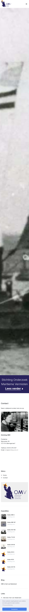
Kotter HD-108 (11, 529)
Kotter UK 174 (11, 567)
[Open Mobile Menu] (26, 4)
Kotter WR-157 (11, 522)
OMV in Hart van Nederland (9, 584)
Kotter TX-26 (11, 537)
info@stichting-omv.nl (11, 450)
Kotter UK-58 (11, 544)
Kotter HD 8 (10, 559)
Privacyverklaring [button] (7, 605)
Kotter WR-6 (10, 515)
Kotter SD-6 (10, 552)
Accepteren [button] (14, 609)
